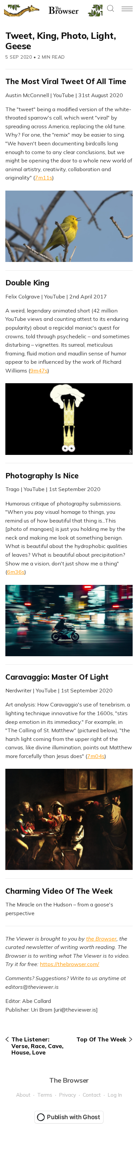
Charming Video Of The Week (59, 891)
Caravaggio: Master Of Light (57, 677)
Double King (27, 282)
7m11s (43, 177)
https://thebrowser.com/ (69, 964)
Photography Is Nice (42, 475)
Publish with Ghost (73, 1116)
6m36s (15, 571)
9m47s (39, 370)
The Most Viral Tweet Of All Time (65, 81)
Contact (92, 1095)
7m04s (96, 756)
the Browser (101, 938)
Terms (44, 1095)
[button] (110, 8)
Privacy (67, 1095)
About (23, 1095)
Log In (115, 1095)
